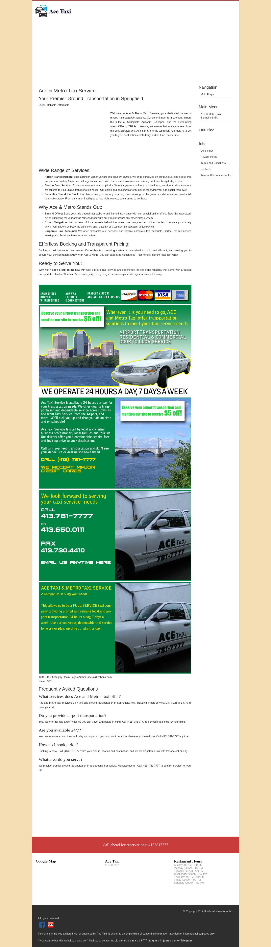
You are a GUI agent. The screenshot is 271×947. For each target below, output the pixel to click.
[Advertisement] (135, 54)
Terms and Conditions (213, 162)
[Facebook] (42, 926)
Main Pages (207, 94)
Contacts (206, 169)
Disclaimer (207, 150)
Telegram (186, 940)
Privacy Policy (209, 156)
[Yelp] (51, 926)
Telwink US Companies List (216, 175)
